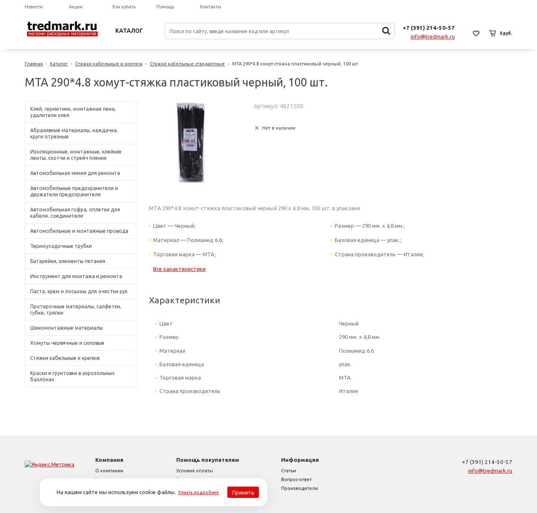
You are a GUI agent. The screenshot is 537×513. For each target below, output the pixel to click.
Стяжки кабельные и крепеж (109, 63)
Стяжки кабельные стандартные (187, 63)
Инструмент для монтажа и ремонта (76, 276)
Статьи (288, 470)
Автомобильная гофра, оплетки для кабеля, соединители (75, 213)
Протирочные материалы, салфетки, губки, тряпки (75, 309)
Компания (109, 460)
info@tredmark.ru (433, 36)
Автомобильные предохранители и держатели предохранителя (74, 191)
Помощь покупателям (207, 460)
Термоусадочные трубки (61, 246)
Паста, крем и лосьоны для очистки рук (79, 291)
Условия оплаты (194, 470)
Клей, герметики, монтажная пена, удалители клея (73, 112)
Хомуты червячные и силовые (67, 343)
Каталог (129, 30)
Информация (300, 460)
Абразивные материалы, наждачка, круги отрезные (74, 133)
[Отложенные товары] (476, 33)
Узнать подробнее (198, 492)
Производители (299, 488)
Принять (243, 492)
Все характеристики (179, 269)
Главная (34, 63)
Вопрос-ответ (296, 479)
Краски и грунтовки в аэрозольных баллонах (72, 376)
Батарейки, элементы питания (67, 261)
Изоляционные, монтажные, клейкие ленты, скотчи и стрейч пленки (76, 155)
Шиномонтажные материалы (66, 328)
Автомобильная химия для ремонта (75, 173)
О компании (109, 470)
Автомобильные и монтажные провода (79, 231)
